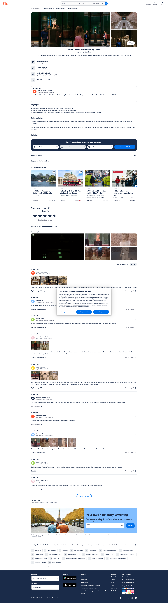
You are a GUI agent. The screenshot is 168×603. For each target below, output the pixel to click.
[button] (84, 52)
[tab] (41, 545)
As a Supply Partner (127, 577)
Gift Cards (114, 588)
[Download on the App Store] (69, 585)
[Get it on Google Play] (69, 578)
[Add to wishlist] (54, 172)
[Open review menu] (135, 273)
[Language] (155, 2)
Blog (112, 582)
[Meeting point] (135, 156)
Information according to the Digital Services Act (94, 591)
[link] (43, 186)
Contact (83, 577)
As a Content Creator (128, 579)
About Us (113, 577)
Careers (113, 579)
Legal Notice (84, 579)
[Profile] (162, 2)
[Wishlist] (148, 2)
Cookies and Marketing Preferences (90, 585)
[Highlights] (135, 105)
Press (112, 585)
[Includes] (135, 135)
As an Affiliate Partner (128, 582)
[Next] (136, 186)
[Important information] (135, 161)
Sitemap (83, 593)
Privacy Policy (84, 582)
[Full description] (135, 118)
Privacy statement (36, 536)
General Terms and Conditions (89, 588)
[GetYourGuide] (5, 3)
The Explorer (114, 591)
